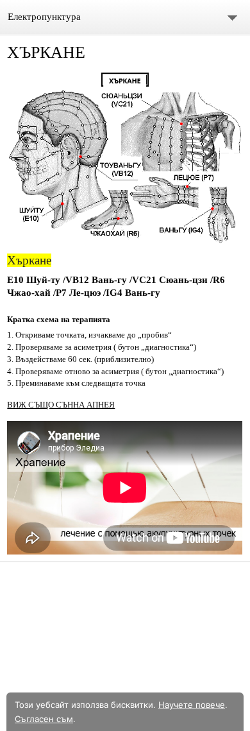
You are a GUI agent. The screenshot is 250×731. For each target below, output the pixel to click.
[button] (124, 158)
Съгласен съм (44, 719)
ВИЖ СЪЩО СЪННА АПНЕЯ (61, 404)
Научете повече (191, 705)
